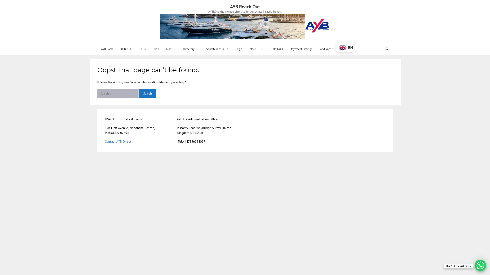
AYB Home (107, 49)
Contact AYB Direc (117, 141)
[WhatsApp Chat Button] (480, 265)
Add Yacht (326, 49)
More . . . (255, 49)
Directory (188, 49)
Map (169, 49)
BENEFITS (127, 49)
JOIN (143, 49)
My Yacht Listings (301, 49)
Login (239, 49)
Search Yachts (215, 49)
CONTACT (277, 49)
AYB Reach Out (245, 7)
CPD (156, 49)
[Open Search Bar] (387, 49)
